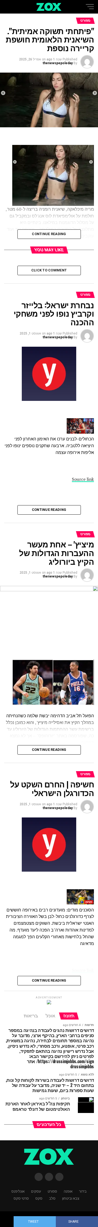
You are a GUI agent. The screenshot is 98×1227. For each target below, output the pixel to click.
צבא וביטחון (70, 1198)
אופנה (68, 1191)
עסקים (36, 1191)
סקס (38, 1198)
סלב (52, 1198)
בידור (83, 1191)
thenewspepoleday (58, 63)
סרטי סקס (21, 1198)
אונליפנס (17, 1191)
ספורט (52, 1191)
